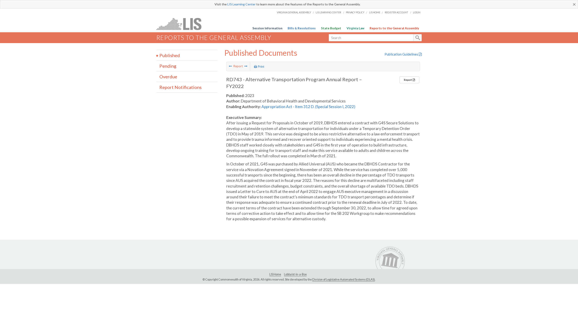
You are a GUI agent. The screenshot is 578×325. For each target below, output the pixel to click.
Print (260, 66)
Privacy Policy (355, 12)
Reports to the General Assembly (394, 28)
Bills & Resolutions (302, 28)
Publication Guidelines (402, 54)
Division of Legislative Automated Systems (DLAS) (343, 279)
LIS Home (374, 12)
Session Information (267, 28)
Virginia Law (355, 28)
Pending (167, 66)
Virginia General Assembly (294, 12)
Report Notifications (180, 87)
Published (169, 55)
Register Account (396, 12)
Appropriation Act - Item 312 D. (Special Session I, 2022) (308, 106)
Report (408, 79)
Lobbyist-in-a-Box (295, 274)
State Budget (331, 28)
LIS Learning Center (241, 4)
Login (416, 12)
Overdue (168, 76)
